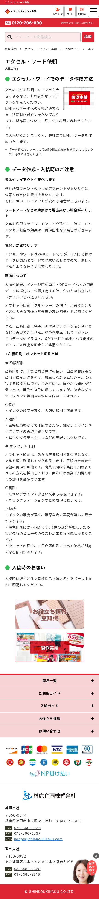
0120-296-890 (27, 23)
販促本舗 (11, 49)
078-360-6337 (27, 833)
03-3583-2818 (27, 874)
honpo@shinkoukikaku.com (38, 839)
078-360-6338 (27, 828)
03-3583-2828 (27, 869)
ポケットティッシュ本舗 (41, 49)
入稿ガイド (72, 49)
